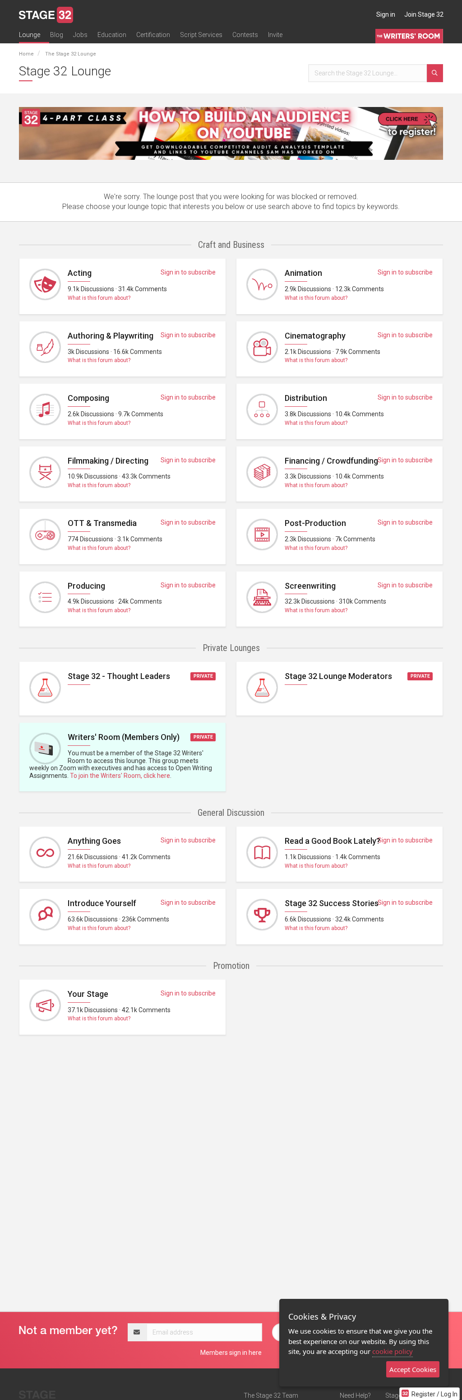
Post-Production (315, 523)
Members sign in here (231, 1352)
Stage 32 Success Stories (332, 903)
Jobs (80, 34)
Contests (245, 34)
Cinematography (315, 335)
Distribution (306, 398)
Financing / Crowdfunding (331, 460)
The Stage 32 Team (271, 1395)
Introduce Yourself (102, 903)
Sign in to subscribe (188, 272)
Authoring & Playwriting (110, 335)
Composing (88, 398)
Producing (86, 586)
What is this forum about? (99, 298)
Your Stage (88, 994)
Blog (56, 34)
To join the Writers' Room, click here (120, 775)
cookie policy (392, 1351)
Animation (303, 273)
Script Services (201, 34)
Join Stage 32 (424, 14)
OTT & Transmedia (102, 523)
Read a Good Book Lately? (332, 841)
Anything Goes (94, 841)
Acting (80, 273)
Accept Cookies (412, 1369)
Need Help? (355, 1395)
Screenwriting (310, 586)
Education (111, 34)
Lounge (29, 34)
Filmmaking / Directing (108, 460)
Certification (153, 34)
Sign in (385, 14)
